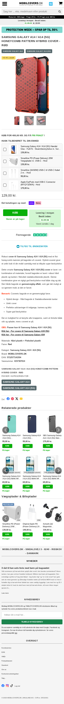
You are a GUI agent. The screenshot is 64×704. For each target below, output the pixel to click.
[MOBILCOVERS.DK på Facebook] (3, 686)
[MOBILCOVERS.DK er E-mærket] (51, 4)
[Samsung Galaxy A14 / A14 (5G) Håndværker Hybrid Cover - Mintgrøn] (11, 424)
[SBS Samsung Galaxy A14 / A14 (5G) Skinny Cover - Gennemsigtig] (52, 424)
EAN (3, 652)
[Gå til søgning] (59, 11)
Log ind (17, 686)
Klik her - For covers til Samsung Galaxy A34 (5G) (25, 331)
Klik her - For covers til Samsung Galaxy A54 (23, 335)
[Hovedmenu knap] (4, 4)
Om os (4, 669)
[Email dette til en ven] (21, 399)
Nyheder (32, 561)
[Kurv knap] (60, 3)
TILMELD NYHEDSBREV (32, 622)
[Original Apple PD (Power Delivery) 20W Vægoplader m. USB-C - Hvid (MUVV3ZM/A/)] (32, 512)
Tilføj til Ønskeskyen (34, 246)
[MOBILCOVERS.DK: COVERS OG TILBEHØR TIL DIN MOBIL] (31, 3)
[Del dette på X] (16, 399)
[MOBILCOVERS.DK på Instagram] (7, 686)
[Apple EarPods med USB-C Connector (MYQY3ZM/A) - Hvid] (13, 185)
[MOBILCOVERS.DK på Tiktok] (11, 686)
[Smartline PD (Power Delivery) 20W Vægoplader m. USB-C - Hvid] (13, 161)
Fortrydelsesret (7, 661)
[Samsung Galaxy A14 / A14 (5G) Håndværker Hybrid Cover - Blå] (32, 424)
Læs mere (5, 593)
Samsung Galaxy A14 (13, 51)
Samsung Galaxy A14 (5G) (39, 51)
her (16, 633)
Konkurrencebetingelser (10, 674)
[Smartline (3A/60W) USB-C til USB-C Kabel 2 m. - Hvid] (13, 173)
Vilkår (3, 656)
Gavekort (5, 665)
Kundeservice (6, 648)
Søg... (4, 678)
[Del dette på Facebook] (8, 399)
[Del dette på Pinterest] (12, 399)
